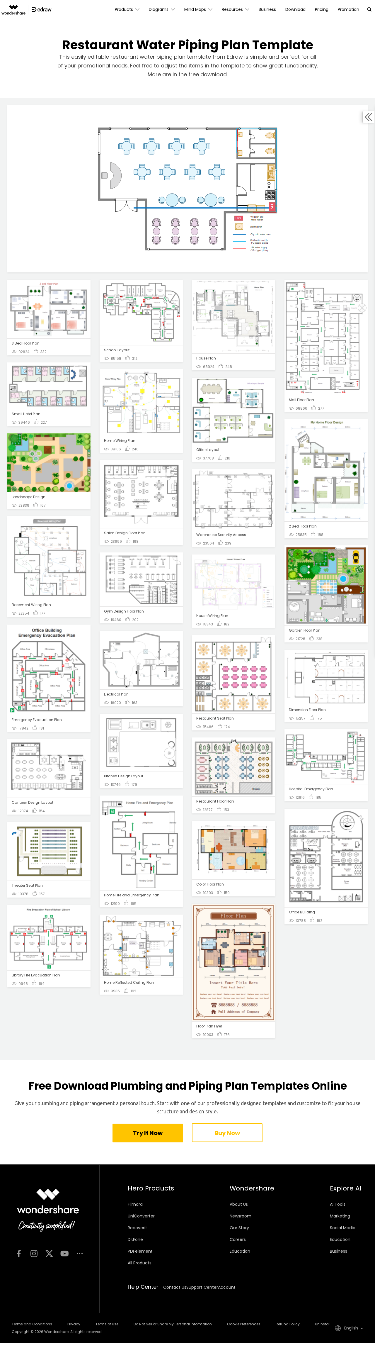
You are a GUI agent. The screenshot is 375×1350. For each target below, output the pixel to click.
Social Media (342, 1228)
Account (227, 1287)
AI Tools (337, 1204)
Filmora (135, 1204)
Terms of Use (107, 1324)
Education (240, 1251)
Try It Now (147, 1133)
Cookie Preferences (243, 1324)
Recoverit (137, 1228)
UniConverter (141, 1216)
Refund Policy (288, 1324)
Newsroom (240, 1216)
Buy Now (227, 1133)
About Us (239, 1204)
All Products (139, 1263)
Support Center (202, 1287)
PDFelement (140, 1251)
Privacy (73, 1324)
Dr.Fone (135, 1239)
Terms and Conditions (32, 1324)
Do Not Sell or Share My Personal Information (173, 1324)
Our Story (239, 1228)
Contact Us (174, 1287)
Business (338, 1251)
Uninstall (322, 1324)
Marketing (340, 1216)
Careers (238, 1239)
